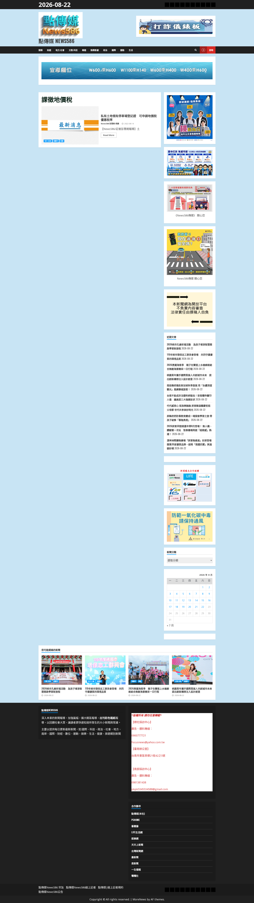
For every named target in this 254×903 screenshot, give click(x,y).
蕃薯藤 (134, 826)
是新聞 (134, 863)
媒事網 (134, 838)
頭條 (41, 49)
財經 (49, 49)
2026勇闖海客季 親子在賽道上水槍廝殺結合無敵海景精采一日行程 (148, 670)
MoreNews (139, 899)
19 (183, 606)
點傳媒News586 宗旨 (51, 887)
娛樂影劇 (95, 49)
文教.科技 (73, 49)
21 (196, 606)
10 (170, 600)
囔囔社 (134, 875)
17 (170, 606)
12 (183, 600)
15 (202, 600)
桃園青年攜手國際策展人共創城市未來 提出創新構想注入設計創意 (192, 670)
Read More (108, 135)
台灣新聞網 (137, 851)
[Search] (196, 50)
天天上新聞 (137, 844)
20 (189, 606)
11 (176, 600)
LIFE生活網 (137, 832)
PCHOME (135, 820)
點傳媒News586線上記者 (81, 887)
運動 (122, 49)
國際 (114, 49)
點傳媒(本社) (138, 813)
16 (209, 600)
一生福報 (136, 869)
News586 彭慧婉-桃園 (110, 123)
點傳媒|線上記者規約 (110, 887)
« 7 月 (170, 625)
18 (176, 606)
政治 (105, 49)
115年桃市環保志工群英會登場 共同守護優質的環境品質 (105, 670)
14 (196, 600)
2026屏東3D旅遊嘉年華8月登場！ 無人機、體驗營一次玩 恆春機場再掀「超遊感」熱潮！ (189, 430)
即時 (211, 49)
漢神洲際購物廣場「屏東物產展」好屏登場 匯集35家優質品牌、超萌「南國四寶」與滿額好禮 (189, 444)
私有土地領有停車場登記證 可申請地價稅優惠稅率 (70, 125)
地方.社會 (60, 49)
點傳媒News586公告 (51, 892)
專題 (84, 49)
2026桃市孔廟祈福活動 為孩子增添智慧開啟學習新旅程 (61, 670)
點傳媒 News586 (56, 41)
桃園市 (56, 141)
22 (202, 606)
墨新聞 (134, 857)
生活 (131, 49)
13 (189, 600)
